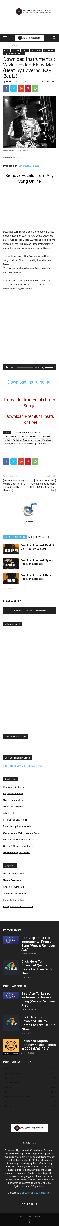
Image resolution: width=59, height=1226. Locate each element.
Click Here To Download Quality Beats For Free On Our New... (38, 967)
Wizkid (16, 157)
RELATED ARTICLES (15, 537)
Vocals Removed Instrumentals (18, 839)
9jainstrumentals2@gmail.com (35, 1192)
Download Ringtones (13, 787)
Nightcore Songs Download (16, 852)
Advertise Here (10, 813)
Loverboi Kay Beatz (29, 165)
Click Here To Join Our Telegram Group (22, 766)
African (15, 45)
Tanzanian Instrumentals (15, 893)
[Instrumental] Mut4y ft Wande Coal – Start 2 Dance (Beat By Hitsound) (15, 485)
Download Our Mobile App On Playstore (23, 833)
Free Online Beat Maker (15, 819)
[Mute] (43, 367)
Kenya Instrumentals (13, 900)
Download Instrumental (29, 382)
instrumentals (36, 50)
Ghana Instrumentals (13, 887)
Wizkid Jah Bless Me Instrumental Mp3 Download (25, 443)
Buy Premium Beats (13, 793)
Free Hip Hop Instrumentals (17, 826)
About (21, 1216)
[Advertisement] (29, 28)
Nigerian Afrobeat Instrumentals (36, 436)
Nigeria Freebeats (12, 880)
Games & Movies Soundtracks (18, 846)
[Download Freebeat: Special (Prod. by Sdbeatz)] (11, 563)
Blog (29, 1216)
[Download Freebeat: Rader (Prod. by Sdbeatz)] (11, 578)
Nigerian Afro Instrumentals (14, 54)
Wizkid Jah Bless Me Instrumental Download (32, 440)
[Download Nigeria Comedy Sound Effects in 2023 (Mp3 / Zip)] (11, 1047)
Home (6, 45)
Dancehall (15, 50)
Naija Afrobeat (49, 50)
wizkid (7, 440)
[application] (29, 367)
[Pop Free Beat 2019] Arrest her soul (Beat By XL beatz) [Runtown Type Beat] (43, 485)
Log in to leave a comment (29, 610)
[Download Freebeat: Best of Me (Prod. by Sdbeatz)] (11, 549)
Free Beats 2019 (11, 436)
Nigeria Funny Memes (14, 800)
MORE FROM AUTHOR (39, 537)
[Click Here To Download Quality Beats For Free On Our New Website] (11, 967)
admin (9, 81)
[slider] (49, 367)
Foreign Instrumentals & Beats (18, 906)
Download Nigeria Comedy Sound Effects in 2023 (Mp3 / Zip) (38, 1045)
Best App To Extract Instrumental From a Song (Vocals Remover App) (38, 943)
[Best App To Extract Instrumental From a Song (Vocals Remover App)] (11, 940)
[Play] (7, 367)
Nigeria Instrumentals (13, 873)
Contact (37, 1216)
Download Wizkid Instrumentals (26, 432)
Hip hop (25, 50)
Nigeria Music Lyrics (13, 806)
